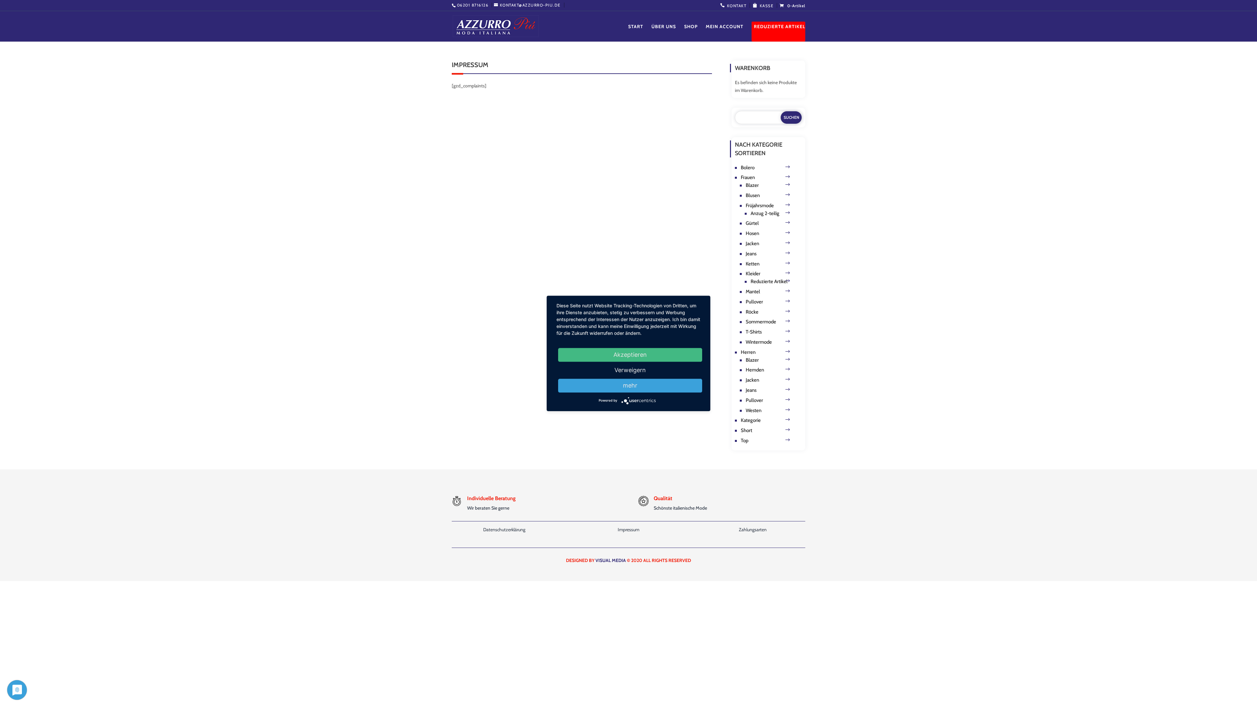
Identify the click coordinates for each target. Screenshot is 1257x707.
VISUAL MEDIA (610, 560)
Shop (691, 26)
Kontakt (737, 5)
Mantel (753, 292)
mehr (630, 385)
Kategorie (751, 420)
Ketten (752, 264)
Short (746, 430)
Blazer (752, 185)
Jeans (751, 254)
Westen (753, 410)
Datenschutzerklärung (504, 530)
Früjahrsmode (760, 205)
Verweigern (630, 370)
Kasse (767, 5)
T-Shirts (754, 332)
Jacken (752, 243)
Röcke (752, 312)
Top (744, 441)
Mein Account (724, 26)
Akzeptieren (630, 354)
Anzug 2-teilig (765, 213)
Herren (748, 352)
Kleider (753, 274)
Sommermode (761, 322)
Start (635, 26)
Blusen (753, 195)
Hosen (752, 233)
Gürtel (752, 223)
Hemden (755, 370)
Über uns (663, 26)
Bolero (748, 168)
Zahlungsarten (753, 530)
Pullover (754, 302)
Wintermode (759, 342)
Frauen (748, 177)
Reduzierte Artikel (779, 26)
